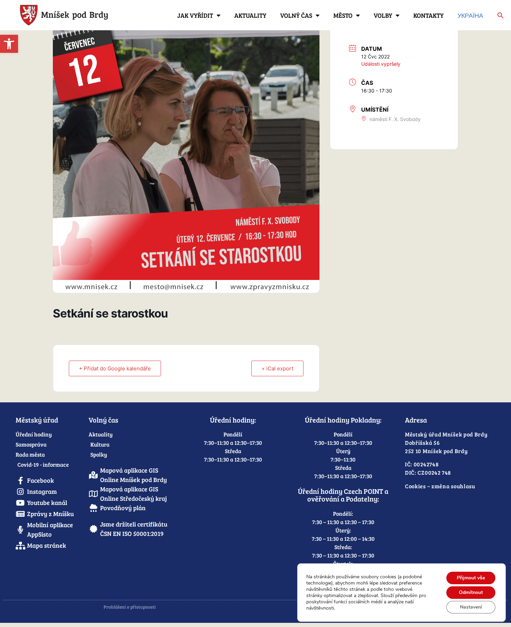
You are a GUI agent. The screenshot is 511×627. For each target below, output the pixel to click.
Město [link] (342, 15)
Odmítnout (471, 592)
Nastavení (471, 607)
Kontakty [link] (428, 15)
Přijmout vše (471, 577)
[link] (9, 44)
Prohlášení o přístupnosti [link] (130, 607)
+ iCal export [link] (277, 368)
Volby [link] (383, 15)
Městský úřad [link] (37, 420)
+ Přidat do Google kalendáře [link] (115, 368)
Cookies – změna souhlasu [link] (440, 486)
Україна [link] (470, 15)
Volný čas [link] (296, 15)
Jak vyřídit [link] (195, 15)
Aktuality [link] (250, 15)
